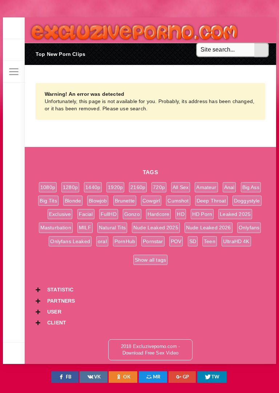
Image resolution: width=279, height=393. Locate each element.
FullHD (109, 214)
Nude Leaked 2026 (208, 227)
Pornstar (153, 241)
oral (102, 241)
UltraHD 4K (236, 241)
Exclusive (60, 214)
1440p (92, 187)
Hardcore (158, 214)
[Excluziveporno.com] (14, 28)
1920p (115, 187)
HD (180, 214)
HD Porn (202, 214)
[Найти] (261, 50)
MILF (85, 227)
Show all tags (150, 260)
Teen (209, 241)
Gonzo (132, 214)
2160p (137, 187)
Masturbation (55, 227)
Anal (229, 187)
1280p (70, 187)
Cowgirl (151, 201)
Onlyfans (249, 227)
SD (192, 241)
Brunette (125, 201)
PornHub (124, 241)
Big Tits (48, 201)
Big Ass (250, 187)
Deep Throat (211, 201)
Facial (86, 214)
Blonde (73, 201)
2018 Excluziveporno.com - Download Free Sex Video (131, 30)
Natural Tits (112, 227)
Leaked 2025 (235, 214)
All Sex (181, 187)
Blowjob (98, 201)
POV (176, 241)
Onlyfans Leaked (70, 241)
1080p (47, 187)
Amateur (206, 187)
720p (159, 187)
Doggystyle (247, 201)
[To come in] (14, 50)
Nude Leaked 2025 (155, 227)
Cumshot (178, 201)
